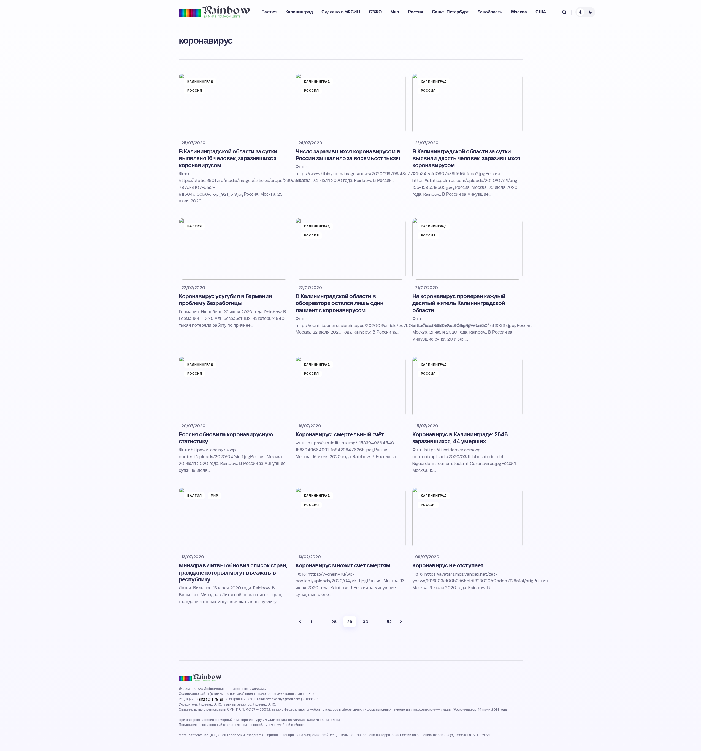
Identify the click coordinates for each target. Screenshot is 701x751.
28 (334, 622)
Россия (194, 90)
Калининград (200, 81)
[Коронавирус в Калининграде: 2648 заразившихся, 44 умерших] (467, 387)
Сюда (401, 621)
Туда (300, 621)
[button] (564, 12)
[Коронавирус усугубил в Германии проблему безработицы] (234, 249)
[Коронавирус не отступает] (467, 518)
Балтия (194, 226)
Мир (214, 495)
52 (389, 622)
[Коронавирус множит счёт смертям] (351, 518)
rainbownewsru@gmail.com (278, 699)
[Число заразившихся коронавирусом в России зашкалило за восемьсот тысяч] (351, 104)
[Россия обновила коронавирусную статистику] (234, 387)
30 (365, 622)
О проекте (311, 699)
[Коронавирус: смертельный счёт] (351, 387)
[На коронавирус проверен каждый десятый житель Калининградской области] (467, 249)
